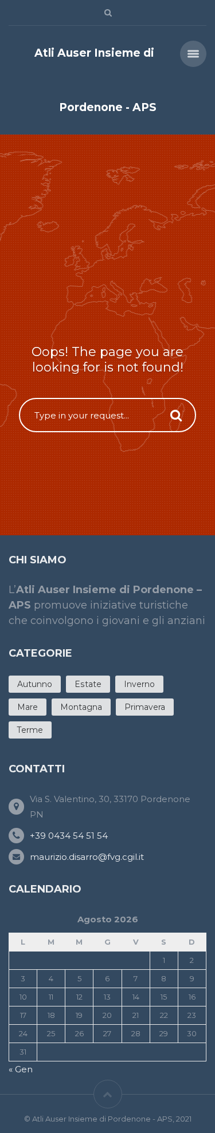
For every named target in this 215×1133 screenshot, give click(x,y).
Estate (88, 684)
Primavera (144, 707)
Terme (30, 730)
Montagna (81, 707)
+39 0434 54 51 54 (69, 835)
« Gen (21, 1069)
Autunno (34, 684)
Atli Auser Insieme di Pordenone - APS (95, 80)
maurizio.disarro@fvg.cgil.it (87, 856)
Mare (27, 707)
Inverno (139, 684)
